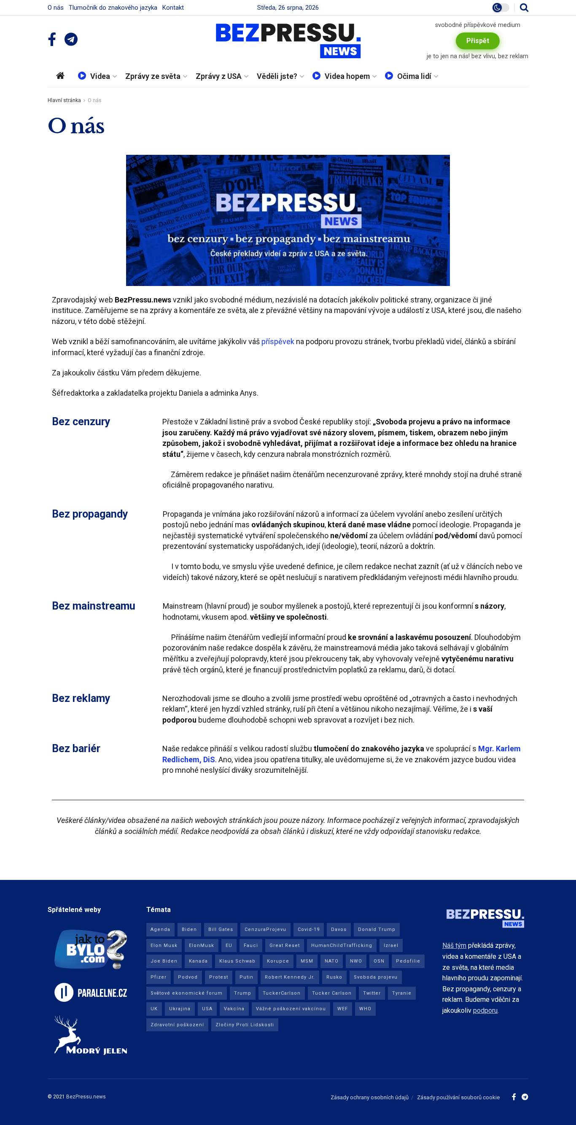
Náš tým (454, 946)
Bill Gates (220, 929)
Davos (339, 929)
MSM (307, 961)
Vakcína (234, 1009)
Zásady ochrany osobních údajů (370, 1097)
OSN (379, 961)
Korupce (278, 961)
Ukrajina (180, 1009)
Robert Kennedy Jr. (290, 977)
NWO (356, 961)
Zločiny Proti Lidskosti (244, 1025)
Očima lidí (414, 76)
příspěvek (277, 341)
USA (207, 1009)
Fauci (251, 945)
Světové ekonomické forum (187, 993)
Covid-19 (309, 929)
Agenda (160, 929)
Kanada (198, 961)
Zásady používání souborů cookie (458, 1097)
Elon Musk (164, 945)
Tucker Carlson (332, 993)
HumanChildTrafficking (341, 945)
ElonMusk (201, 945)
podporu (485, 1010)
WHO (365, 1009)
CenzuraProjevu (265, 929)
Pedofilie (408, 961)
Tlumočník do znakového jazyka (113, 7)
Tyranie (402, 993)
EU (229, 945)
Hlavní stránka (64, 100)
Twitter (372, 993)
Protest (218, 977)
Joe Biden (164, 961)
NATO (332, 961)
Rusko (334, 977)
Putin (246, 977)
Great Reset (284, 945)
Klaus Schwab (237, 961)
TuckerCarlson (282, 993)
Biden (189, 929)
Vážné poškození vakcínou (291, 1009)
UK (154, 1009)
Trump (242, 993)
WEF (342, 1009)
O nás (56, 7)
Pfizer (159, 977)
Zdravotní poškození (177, 1025)
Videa (100, 76)
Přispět (477, 41)
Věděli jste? (277, 76)
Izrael (391, 945)
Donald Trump (377, 929)
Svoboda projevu (376, 977)
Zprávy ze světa (152, 76)
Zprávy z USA (219, 76)
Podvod (188, 977)
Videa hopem (347, 76)
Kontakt (173, 7)
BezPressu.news (86, 1097)
